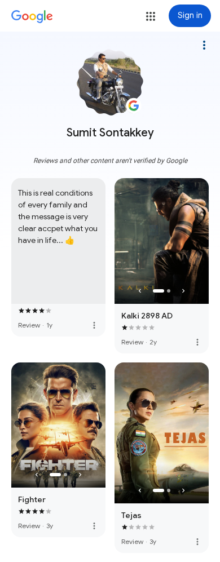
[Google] (32, 17)
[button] (150, 16)
